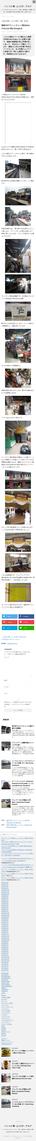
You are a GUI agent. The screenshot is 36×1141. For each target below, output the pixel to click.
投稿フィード (5, 1040)
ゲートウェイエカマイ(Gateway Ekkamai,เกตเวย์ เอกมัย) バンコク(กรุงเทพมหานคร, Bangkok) (23, 783)
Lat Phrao (4, 979)
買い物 (24, 636)
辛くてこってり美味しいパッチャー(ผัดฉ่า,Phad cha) (23, 1052)
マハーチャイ (16, 639)
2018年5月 (4, 949)
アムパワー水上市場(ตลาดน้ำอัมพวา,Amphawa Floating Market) (21, 802)
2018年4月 (4, 951)
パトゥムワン (5, 1012)
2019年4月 (4, 928)
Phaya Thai (5, 983)
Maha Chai (6, 639)
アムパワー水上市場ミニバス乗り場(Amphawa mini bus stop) (23, 1077)
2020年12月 (5, 890)
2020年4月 (4, 905)
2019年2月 (4, 932)
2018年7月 (4, 945)
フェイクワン (5, 1016)
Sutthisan (4, 991)
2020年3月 (4, 907)
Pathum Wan (5, 981)
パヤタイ (4, 1014)
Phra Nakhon (5, 984)
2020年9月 (4, 896)
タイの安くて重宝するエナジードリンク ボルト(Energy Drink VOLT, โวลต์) (23, 1066)
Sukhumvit (4, 989)
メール (6, 687)
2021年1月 (4, 888)
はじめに (4, 999)
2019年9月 (4, 919)
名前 (6, 680)
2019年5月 (4, 926)
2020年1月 (4, 911)
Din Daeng (4, 975)
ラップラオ (5, 1022)
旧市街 (3, 1028)
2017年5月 (4, 970)
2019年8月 (4, 921)
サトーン (4, 1001)
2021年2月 (4, 886)
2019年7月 (4, 922)
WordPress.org (6, 1044)
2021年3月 (4, 884)
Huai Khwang (5, 978)
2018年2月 (4, 955)
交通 (20, 636)
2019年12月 (5, 913)
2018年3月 (4, 953)
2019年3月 (4, 930)
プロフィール (19, 1121)
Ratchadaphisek (6, 986)
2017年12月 (5, 957)
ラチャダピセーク (7, 1020)
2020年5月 (4, 903)
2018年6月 (4, 947)
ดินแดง (3, 995)
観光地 (3, 1033)
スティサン (5, 1005)
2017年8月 (4, 964)
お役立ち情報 (6, 636)
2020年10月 (5, 894)
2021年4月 (4, 882)
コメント (6, 657)
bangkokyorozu (12, 643)
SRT (11, 639)
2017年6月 (4, 968)
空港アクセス (5, 1031)
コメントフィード (7, 1042)
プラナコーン (5, 1018)
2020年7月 (4, 900)
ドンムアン (5, 1009)
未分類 (3, 1030)
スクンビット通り (7, 1003)
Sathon (3, 988)
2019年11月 (5, 915)
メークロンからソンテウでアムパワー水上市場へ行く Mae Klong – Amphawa (23, 763)
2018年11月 (5, 938)
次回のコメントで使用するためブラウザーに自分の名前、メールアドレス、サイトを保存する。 (17, 704)
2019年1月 (4, 934)
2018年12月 (5, 936)
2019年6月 (4, 924)
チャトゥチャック (7, 1007)
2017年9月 (4, 963)
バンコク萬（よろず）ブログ (18, 6)
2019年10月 (5, 917)
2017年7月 (4, 966)
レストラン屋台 (6, 1024)
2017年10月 (5, 961)
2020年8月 (4, 898)
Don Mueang (5, 976)
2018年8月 (4, 943)
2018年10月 (5, 940)
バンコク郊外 (14, 636)
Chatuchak (4, 973)
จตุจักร (3, 993)
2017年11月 (5, 959)
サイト (6, 693)
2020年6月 (4, 901)
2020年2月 (4, 909)
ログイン (4, 1038)
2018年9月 (4, 942)
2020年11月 (5, 892)
